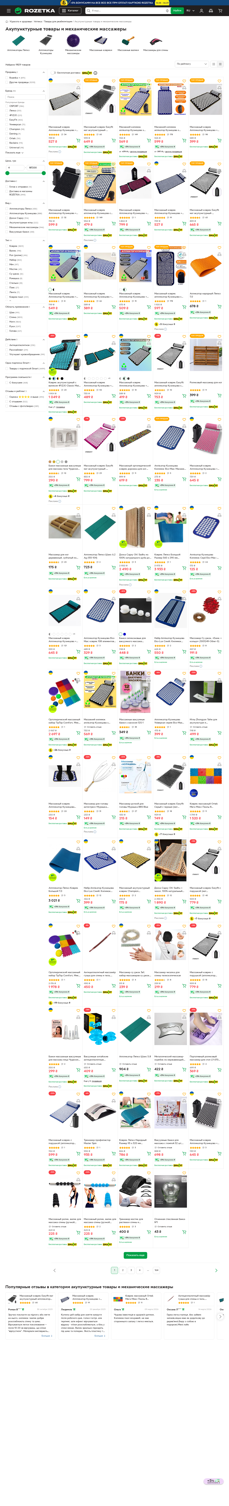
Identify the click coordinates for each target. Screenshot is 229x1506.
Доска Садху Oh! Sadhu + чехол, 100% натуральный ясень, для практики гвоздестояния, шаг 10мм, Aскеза (168, 890)
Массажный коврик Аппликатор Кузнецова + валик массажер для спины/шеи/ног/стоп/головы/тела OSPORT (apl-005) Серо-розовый (205, 468)
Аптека (38, 22)
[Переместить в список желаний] (78, 81)
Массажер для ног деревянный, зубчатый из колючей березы (62, 557)
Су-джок (16, 274)
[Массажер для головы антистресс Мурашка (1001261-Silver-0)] (100, 776)
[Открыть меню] (8, 10)
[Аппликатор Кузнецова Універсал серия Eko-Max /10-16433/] (170, 692)
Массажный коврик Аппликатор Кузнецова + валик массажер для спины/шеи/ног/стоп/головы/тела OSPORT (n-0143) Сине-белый (64, 296)
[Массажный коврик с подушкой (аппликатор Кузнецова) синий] (65, 1112)
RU (188, 11)
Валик (15, 251)
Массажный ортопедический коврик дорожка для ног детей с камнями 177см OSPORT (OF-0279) (135, 468)
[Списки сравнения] (211, 10)
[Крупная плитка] (214, 64)
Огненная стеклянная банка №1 (169, 1221)
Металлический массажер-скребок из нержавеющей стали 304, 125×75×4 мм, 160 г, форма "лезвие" (169, 1059)
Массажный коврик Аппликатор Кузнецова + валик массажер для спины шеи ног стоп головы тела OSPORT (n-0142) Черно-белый (134, 296)
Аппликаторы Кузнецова (25, 213)
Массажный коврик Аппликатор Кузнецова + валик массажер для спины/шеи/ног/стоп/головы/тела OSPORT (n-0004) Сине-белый (169, 212)
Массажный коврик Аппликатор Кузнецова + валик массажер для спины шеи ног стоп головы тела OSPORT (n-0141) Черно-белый (134, 385)
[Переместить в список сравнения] (78, 87)
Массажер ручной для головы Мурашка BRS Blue (133, 805)
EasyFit (16, 120)
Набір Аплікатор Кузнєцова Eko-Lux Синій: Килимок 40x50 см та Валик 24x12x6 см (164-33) (99, 890)
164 (156, 1270)
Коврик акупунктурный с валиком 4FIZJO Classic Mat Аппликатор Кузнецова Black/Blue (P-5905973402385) (64, 385)
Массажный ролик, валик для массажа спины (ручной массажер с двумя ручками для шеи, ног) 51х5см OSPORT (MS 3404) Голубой (100, 1221)
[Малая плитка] (220, 64)
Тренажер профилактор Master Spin (97, 1142)
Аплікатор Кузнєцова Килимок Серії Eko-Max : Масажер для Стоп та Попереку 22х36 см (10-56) (205, 557)
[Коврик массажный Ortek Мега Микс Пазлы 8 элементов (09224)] (206, 776)
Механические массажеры (26, 227)
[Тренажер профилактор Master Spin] (100, 1112)
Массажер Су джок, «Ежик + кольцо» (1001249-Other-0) (206, 640)
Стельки (15, 283)
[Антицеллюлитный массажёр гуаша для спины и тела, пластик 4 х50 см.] (100, 945)
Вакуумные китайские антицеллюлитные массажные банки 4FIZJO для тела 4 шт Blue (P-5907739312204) (100, 1059)
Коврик (16, 246)
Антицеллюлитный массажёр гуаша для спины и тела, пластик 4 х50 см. (100, 974)
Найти (177, 10)
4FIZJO (15, 115)
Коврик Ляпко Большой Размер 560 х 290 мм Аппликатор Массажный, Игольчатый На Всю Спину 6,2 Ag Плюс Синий (169, 557)
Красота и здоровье (21, 22)
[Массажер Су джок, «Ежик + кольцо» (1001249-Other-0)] (206, 610)
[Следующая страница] (216, 1270)
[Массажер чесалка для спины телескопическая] (170, 945)
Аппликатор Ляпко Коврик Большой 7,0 (63, 889)
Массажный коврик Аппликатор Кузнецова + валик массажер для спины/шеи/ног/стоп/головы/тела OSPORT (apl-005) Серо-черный (205, 1142)
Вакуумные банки (21, 232)
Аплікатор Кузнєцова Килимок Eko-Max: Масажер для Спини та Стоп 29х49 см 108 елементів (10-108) (170, 468)
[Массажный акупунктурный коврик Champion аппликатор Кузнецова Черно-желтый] (135, 860)
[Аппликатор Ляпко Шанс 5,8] (135, 1029)
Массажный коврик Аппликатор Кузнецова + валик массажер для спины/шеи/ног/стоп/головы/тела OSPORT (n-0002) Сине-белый (99, 296)
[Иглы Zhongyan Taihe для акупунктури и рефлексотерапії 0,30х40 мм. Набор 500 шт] (206, 692)
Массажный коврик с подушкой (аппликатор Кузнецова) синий (61, 1142)
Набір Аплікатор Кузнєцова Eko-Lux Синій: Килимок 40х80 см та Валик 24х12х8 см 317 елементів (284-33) (169, 640)
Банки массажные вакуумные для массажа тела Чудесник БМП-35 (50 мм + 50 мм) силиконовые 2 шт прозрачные (65, 468)
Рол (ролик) (18, 255)
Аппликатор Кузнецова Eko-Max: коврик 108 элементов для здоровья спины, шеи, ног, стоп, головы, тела (99, 640)
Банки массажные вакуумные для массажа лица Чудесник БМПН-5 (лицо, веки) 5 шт (65, 1059)
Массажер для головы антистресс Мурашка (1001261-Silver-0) (96, 806)
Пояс (14, 288)
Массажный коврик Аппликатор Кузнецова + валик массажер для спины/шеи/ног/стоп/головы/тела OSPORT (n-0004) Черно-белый (64, 129)
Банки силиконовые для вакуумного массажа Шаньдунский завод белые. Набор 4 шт (134, 640)
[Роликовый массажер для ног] (206, 355)
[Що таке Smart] (95, 73)
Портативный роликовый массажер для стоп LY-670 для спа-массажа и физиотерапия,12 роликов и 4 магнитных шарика (205, 1059)
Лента (14, 292)
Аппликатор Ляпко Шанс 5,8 (135, 1057)
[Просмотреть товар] (50, 289)
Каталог (73, 10)
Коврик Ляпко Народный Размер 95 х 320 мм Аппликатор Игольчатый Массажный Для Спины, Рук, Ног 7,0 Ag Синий (135, 1142)
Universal (16, 148)
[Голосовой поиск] (167, 10)
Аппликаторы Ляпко (23, 209)
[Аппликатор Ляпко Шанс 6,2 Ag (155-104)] (100, 527)
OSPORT (16, 106)
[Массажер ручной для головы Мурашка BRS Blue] (135, 776)
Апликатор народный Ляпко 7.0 (205, 295)
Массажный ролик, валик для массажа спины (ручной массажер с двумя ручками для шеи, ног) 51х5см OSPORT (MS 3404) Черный (65, 1221)
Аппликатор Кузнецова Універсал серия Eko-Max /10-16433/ (168, 722)
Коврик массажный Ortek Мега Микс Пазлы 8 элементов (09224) (204, 806)
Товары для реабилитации (58, 22)
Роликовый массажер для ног (206, 383)
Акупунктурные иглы (23, 223)
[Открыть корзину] (220, 10)
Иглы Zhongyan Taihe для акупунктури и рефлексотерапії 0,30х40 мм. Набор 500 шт (204, 722)
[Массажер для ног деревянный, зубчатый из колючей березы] (65, 527)
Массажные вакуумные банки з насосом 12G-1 (132, 721)
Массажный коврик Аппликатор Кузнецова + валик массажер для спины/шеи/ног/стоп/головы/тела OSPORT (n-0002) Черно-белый (205, 129)
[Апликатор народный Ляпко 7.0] (206, 266)
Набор (15, 260)
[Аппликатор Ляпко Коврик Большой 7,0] (65, 860)
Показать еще (12, 153)
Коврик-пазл (19, 297)
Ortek (14, 138)
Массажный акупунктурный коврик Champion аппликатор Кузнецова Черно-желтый (134, 890)
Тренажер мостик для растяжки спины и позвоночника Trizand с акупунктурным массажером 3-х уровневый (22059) (135, 1221)
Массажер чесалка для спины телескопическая (167, 974)
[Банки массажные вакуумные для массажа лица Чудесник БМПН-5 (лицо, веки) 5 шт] (65, 1029)
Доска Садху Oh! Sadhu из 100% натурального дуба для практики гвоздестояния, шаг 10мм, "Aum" (135, 557)
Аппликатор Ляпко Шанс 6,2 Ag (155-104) (100, 556)
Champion (16, 129)
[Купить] (78, 140)
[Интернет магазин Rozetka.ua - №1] (35, 10)
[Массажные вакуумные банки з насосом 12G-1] (135, 692)
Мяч (14, 265)
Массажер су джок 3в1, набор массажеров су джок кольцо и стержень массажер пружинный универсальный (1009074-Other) (135, 974)
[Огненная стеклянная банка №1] (170, 1191)
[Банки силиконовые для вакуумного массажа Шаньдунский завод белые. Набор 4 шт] (135, 610)
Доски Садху (19, 218)
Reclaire (16, 143)
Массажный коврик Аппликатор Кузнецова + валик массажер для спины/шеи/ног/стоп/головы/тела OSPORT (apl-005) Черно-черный (64, 212)
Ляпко (15, 111)
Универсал (17, 125)
